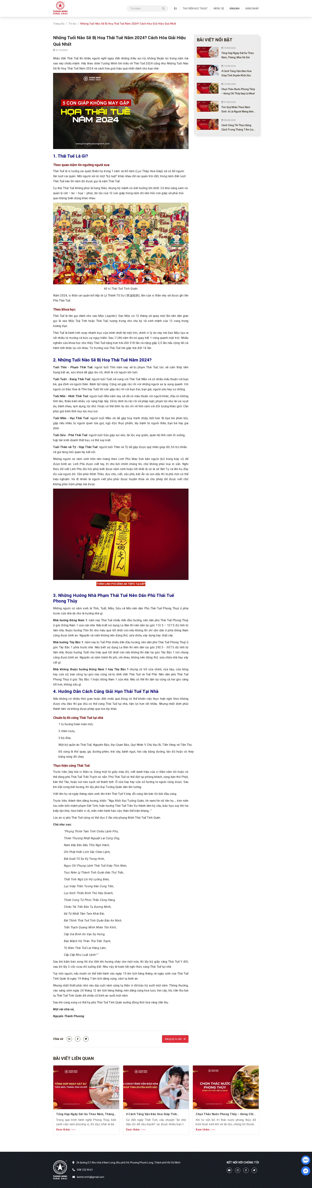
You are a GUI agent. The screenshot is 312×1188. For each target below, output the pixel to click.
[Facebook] (77, 1039)
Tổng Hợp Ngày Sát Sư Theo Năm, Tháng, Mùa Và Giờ (85, 1114)
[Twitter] (86, 1039)
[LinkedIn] (69, 1039)
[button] (219, 8)
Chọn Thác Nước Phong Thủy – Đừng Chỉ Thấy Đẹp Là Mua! (224, 1114)
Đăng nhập (252, 8)
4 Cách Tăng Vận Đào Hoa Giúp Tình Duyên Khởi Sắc (151, 1114)
